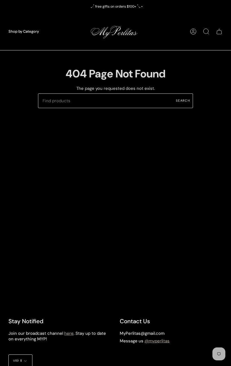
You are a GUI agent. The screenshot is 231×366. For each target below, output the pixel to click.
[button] (23, 31)
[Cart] (219, 31)
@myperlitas (157, 341)
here (69, 333)
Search (183, 100)
